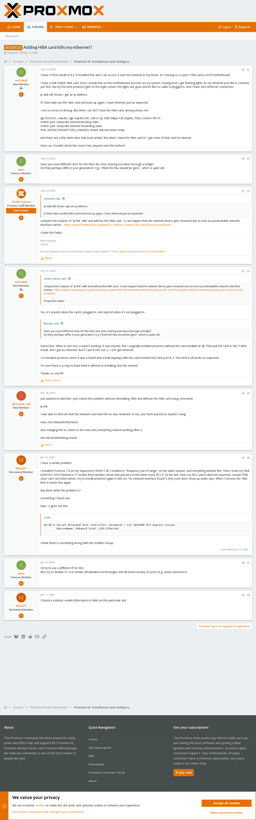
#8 (248, 595)
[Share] (243, 70)
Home (93, 739)
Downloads (96, 764)
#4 (248, 271)
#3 (248, 191)
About (93, 781)
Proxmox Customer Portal (107, 772)
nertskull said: (52, 198)
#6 (248, 457)
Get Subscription (100, 748)
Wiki (91, 756)
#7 (248, 562)
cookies (40, 805)
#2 (248, 158)
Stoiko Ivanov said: (55, 278)
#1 (248, 69)
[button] (76, 27)
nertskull (12, 52)
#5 (248, 393)
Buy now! (185, 772)
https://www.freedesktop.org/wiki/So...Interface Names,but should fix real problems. (118, 225)
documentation (156, 251)
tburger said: (51, 323)
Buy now (125, 251)
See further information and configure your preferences (48, 812)
